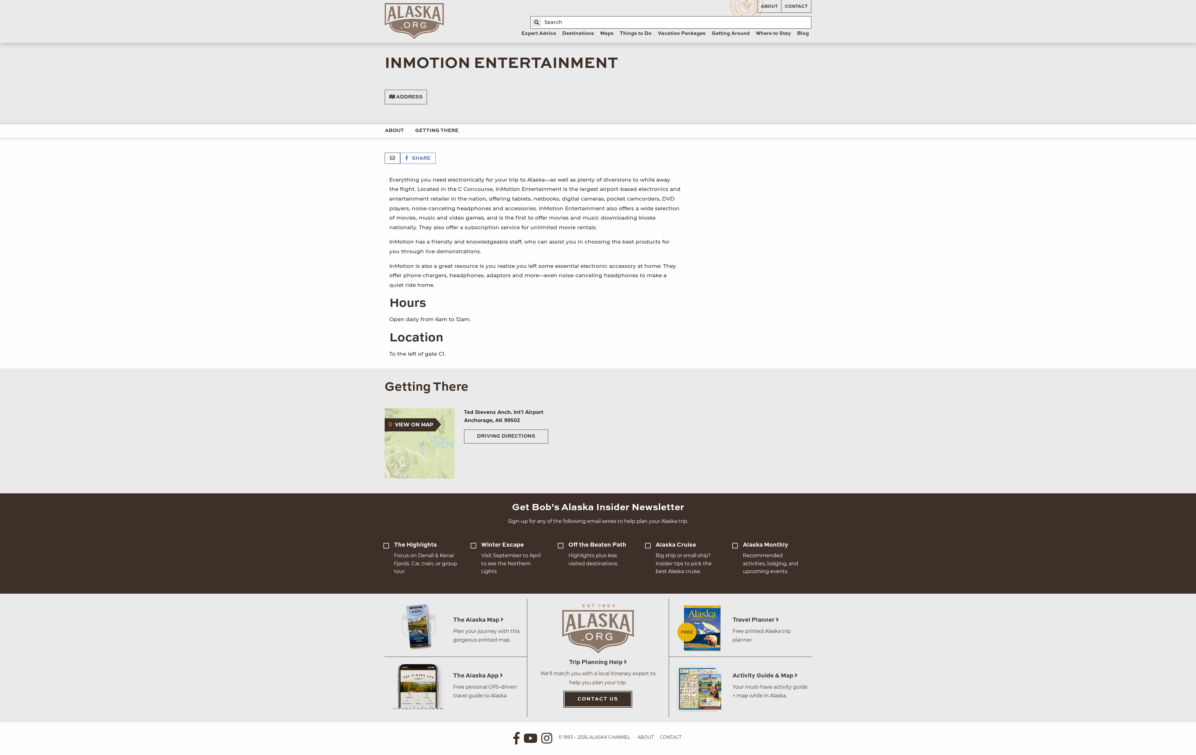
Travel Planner (754, 620)
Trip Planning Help (596, 662)
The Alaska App (476, 676)
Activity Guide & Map (764, 676)
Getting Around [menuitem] (731, 33)
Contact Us (597, 699)
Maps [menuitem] (607, 33)
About (769, 6)
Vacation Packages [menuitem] (681, 33)
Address (409, 97)
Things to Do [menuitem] (636, 33)
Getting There (436, 130)
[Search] (536, 22)
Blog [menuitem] (803, 33)
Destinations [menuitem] (578, 33)
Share (420, 158)
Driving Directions (506, 436)
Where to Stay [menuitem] (773, 33)
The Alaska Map (477, 620)
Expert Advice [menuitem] (538, 33)
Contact (796, 6)
